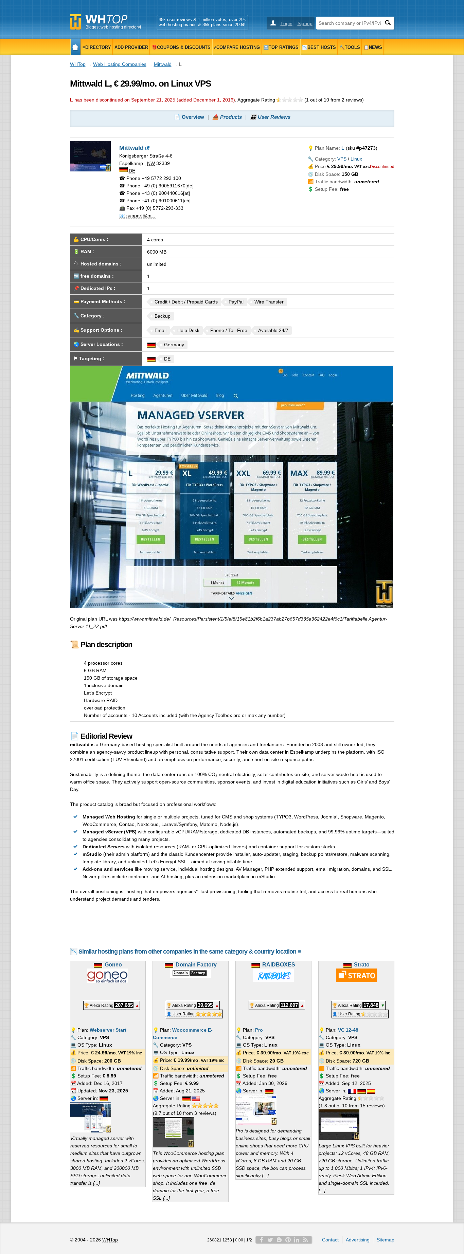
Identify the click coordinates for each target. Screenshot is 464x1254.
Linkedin (297, 1239)
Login (286, 23)
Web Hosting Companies (119, 64)
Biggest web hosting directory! (113, 27)
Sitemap (385, 1239)
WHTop (78, 64)
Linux (356, 159)
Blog (279, 1239)
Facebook (261, 1239)
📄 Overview (189, 117)
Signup (305, 23)
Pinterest (288, 1239)
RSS (305, 1239)
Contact (330, 1239)
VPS (341, 159)
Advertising (358, 1239)
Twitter (270, 1239)
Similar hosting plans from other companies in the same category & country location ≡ (189, 951)
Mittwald (163, 64)
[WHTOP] (76, 47)
